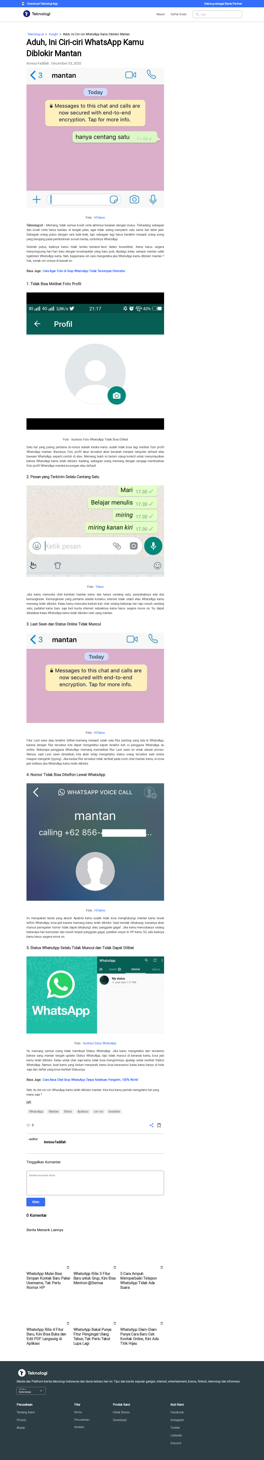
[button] (35, 1202)
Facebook (177, 1412)
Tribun (99, 587)
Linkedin (176, 1435)
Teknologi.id (35, 34)
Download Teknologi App (42, 3)
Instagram (177, 1420)
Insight (53, 34)
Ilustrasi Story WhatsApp (99, 1043)
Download (119, 1420)
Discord (175, 1443)
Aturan (21, 1428)
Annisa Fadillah (37, 63)
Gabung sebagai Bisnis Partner (223, 3)
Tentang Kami (26, 1412)
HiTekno (99, 217)
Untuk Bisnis (121, 1412)
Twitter (175, 1428)
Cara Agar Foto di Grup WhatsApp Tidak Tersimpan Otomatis (84, 271)
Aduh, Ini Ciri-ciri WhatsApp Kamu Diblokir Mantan (96, 34)
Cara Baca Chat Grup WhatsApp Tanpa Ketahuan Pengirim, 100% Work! (90, 1080)
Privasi (21, 1420)
